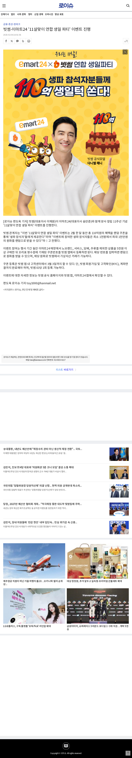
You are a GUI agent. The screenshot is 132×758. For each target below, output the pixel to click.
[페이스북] (6, 41)
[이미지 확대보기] (125, 52)
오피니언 (49, 14)
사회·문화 (21, 14)
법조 (13, 14)
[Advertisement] (66, 325)
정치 (30, 14)
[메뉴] (4, 6)
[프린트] (28, 41)
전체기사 (5, 14)
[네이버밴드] (23, 41)
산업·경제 (38, 14)
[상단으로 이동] (128, 753)
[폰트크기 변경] (126, 41)
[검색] (128, 6)
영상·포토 (59, 14)
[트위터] (11, 41)
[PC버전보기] (66, 746)
